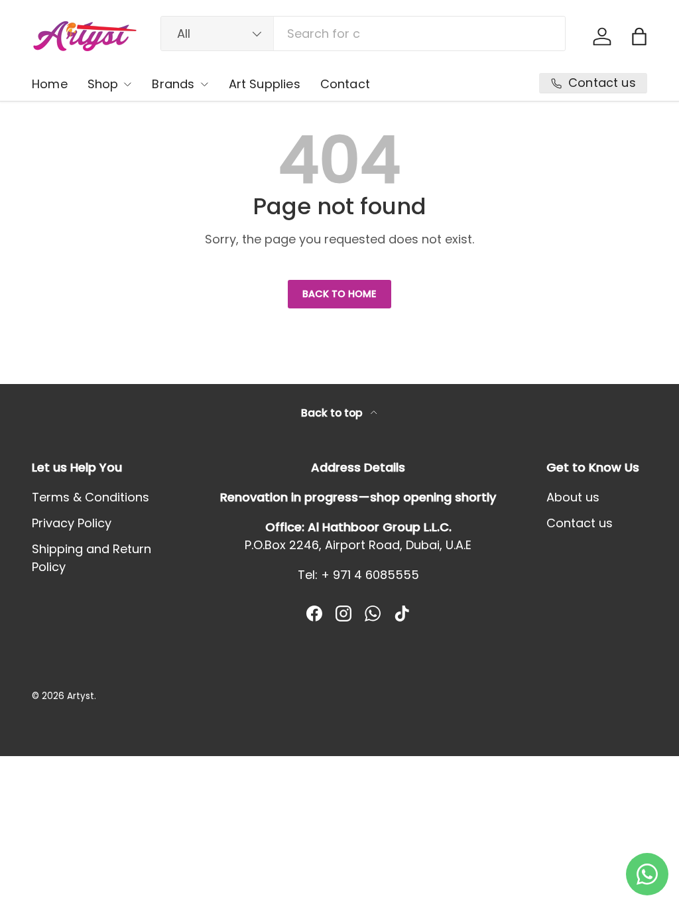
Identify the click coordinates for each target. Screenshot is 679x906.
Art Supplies (264, 84)
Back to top (333, 413)
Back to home (339, 293)
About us (572, 497)
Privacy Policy (71, 523)
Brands (173, 84)
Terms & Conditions (90, 497)
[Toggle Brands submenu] (204, 84)
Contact (345, 84)
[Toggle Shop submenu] (127, 84)
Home (50, 84)
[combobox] (363, 33)
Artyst (80, 696)
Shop (103, 84)
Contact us (579, 523)
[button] (639, 36)
